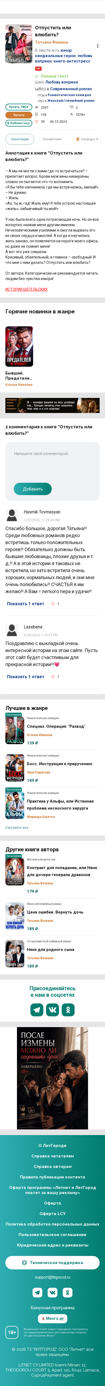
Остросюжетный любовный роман (49, 941)
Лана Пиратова (38, 772)
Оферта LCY (53, 1213)
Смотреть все (17, 828)
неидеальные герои (55, 56)
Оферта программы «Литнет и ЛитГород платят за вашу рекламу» (52, 1190)
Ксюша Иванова (19, 385)
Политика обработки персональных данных (52, 1224)
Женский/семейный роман (70, 101)
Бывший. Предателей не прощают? (19, 346)
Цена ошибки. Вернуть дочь (14, 916)
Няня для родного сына (14, 953)
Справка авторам (53, 1166)
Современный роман (71, 89)
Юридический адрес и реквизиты (52, 1245)
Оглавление (52, 139)
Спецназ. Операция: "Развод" (14, 730)
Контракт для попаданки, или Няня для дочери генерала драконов (14, 872)
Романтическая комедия (69, 95)
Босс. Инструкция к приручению (14, 768)
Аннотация (20, 139)
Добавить (33, 489)
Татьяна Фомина (51, 42)
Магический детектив (41, 859)
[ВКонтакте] (52, 1292)
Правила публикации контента (52, 1177)
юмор (66, 50)
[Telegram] (37, 1292)
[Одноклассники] (67, 1292)
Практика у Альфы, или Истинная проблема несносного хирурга (14, 805)
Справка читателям (53, 1156)
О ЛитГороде (52, 1145)
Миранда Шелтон (41, 817)
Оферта (52, 1203)
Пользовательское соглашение (52, 1234)
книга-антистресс (72, 61)
